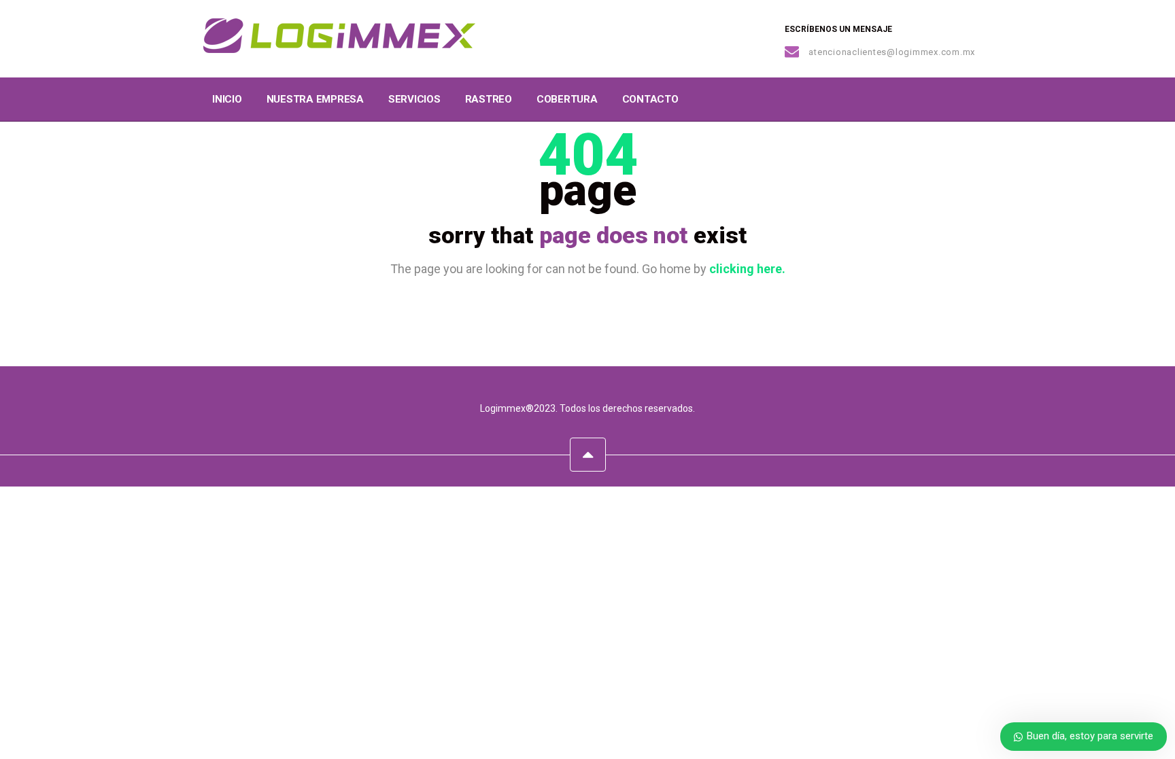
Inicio (227, 99)
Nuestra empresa (315, 99)
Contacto (650, 99)
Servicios (414, 99)
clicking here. (747, 269)
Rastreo (488, 99)
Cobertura (567, 99)
